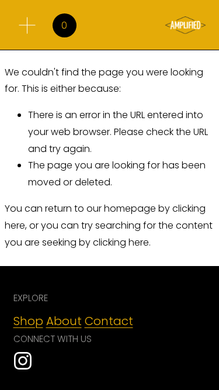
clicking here (121, 242)
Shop (28, 321)
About (64, 321)
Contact (109, 321)
